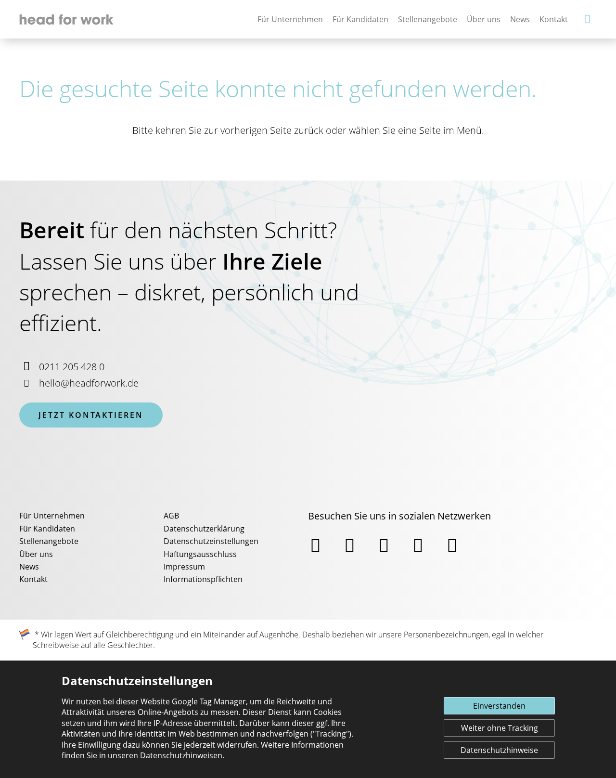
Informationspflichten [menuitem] (203, 579)
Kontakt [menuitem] (33, 579)
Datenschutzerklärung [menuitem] (204, 528)
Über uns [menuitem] (36, 554)
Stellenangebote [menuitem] (48, 541)
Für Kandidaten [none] (360, 19)
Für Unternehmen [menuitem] (52, 515)
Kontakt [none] (553, 19)
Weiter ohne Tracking (499, 728)
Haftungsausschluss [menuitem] (200, 554)
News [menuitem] (29, 566)
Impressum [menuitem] (184, 566)
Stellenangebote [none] (427, 19)
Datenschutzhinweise (499, 750)
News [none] (520, 19)
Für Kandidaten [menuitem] (47, 528)
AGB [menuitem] (171, 515)
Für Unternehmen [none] (290, 19)
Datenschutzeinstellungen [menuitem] (211, 541)
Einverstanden (499, 705)
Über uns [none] (483, 19)
